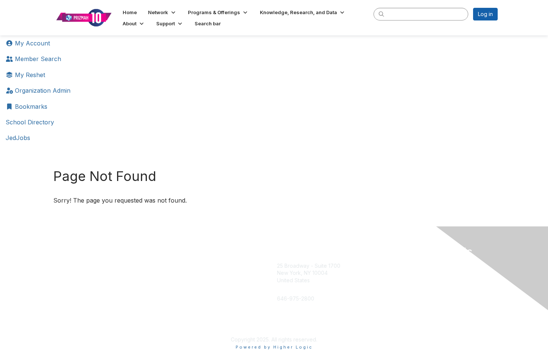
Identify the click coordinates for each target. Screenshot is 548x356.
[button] (162, 12)
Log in (485, 14)
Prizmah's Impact (88, 314)
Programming (191, 284)
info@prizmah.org (299, 291)
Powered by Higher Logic (274, 347)
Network (185, 269)
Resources (188, 299)
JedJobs (18, 138)
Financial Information (92, 328)
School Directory (30, 122)
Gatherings (188, 314)
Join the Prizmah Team (95, 299)
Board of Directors (90, 284)
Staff (73, 269)
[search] (381, 14)
